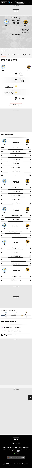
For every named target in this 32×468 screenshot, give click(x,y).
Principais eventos (13, 55)
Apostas (13, 450)
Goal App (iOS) (21, 449)
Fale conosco (6, 447)
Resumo (3, 55)
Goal (9, 463)
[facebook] (12, 443)
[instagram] (19, 443)
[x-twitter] (16, 443)
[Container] (6, 22)
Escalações (24, 55)
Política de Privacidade (24, 447)
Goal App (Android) (12, 449)
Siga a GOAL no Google (17, 457)
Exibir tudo (16, 105)
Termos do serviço (14, 447)
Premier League (16, 18)
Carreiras (4, 449)
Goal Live (27, 449)
